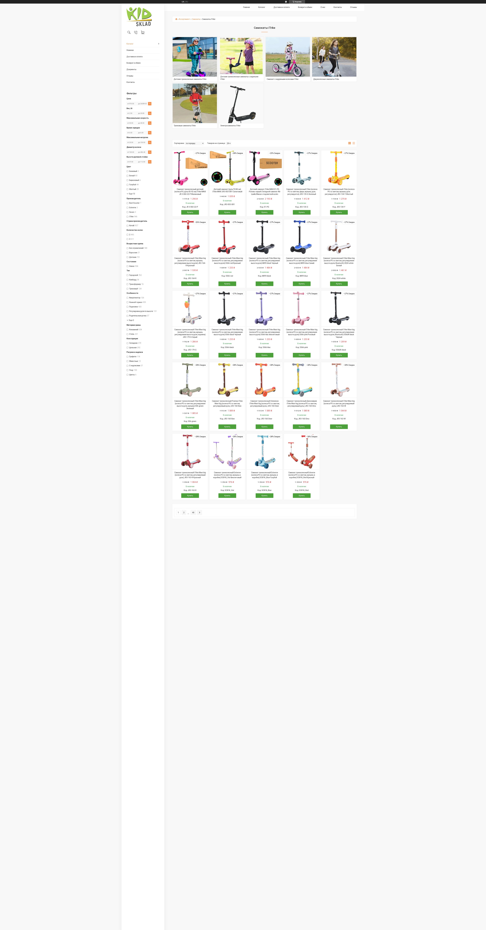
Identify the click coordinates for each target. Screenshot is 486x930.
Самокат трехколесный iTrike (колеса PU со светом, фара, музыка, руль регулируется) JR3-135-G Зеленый (301, 191)
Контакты (131, 82)
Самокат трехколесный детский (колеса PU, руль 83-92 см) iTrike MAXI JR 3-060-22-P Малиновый (190, 191)
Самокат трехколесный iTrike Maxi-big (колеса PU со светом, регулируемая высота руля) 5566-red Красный (227, 260)
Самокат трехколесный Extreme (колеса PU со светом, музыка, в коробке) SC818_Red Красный (301, 475)
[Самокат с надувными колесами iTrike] (287, 59)
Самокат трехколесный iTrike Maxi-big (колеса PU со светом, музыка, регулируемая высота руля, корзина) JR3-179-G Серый (190, 333)
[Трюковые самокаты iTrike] (194, 105)
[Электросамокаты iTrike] (241, 105)
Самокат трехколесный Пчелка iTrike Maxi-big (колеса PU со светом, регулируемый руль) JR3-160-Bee (227, 403)
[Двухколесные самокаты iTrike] (334, 59)
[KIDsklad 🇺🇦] (143, 16)
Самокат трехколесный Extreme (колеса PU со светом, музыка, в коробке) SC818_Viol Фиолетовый (227, 475)
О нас (323, 7)
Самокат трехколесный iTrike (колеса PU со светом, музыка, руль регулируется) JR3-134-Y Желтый (339, 191)
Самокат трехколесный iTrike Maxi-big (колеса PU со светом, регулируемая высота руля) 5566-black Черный (227, 332)
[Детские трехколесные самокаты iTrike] (194, 59)
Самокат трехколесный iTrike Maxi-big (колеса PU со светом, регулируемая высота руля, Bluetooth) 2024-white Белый (339, 262)
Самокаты (196, 19)
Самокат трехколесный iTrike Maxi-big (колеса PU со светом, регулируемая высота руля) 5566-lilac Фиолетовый (264, 332)
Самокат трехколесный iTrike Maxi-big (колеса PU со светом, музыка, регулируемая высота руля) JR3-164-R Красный (190, 262)
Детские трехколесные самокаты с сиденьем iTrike (239, 78)
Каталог (130, 44)
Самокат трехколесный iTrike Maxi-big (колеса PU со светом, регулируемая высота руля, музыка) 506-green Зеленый (190, 404)
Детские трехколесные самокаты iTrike (190, 79)
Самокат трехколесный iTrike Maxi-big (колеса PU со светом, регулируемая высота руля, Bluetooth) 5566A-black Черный (339, 333)
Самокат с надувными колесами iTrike (282, 79)
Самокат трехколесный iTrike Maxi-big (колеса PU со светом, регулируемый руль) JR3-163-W (339, 403)
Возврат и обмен (134, 63)
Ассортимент (184, 19)
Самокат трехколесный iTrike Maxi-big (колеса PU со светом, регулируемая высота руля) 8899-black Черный (264, 260)
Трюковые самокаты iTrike (185, 126)
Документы (131, 69)
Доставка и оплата (135, 57)
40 (193, 513)
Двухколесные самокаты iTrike (326, 79)
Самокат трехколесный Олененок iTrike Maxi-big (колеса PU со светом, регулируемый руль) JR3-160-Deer (264, 403)
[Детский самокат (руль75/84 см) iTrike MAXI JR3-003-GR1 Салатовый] (227, 168)
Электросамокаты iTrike (230, 126)
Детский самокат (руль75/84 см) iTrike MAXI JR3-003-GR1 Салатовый (227, 190)
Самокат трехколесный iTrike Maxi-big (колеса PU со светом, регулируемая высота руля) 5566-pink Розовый (301, 332)
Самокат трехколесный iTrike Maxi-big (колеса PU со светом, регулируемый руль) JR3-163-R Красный (190, 475)
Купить (190, 212)
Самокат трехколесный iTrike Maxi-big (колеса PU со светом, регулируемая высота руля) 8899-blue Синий (301, 260)
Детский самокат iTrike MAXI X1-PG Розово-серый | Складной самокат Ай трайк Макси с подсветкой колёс (264, 191)
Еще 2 (131, 320)
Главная (246, 7)
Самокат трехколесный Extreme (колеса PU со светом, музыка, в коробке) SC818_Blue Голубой (264, 475)
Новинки (130, 50)
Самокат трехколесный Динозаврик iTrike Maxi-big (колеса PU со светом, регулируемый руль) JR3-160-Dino (302, 403)
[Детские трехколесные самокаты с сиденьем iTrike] (241, 59)
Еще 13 (132, 194)
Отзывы (130, 76)
